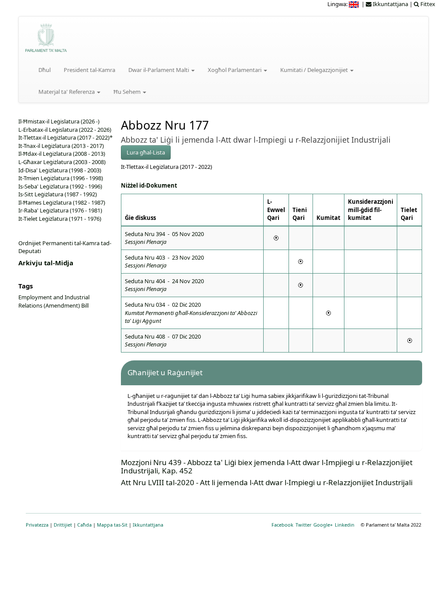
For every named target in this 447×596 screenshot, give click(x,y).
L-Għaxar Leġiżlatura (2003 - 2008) (62, 162)
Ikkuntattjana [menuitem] (389, 4)
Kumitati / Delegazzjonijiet (314, 70)
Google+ (323, 524)
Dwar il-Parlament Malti (159, 70)
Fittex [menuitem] (427, 4)
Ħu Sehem (127, 92)
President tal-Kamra (89, 70)
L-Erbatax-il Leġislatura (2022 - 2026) (64, 130)
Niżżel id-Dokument (149, 185)
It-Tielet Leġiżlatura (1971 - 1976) (59, 219)
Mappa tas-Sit (112, 524)
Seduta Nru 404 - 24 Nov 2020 (164, 285)
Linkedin (344, 524)
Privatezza (37, 524)
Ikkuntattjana (148, 524)
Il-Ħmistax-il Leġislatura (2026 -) (59, 121)
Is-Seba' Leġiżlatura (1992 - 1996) (60, 186)
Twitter (303, 524)
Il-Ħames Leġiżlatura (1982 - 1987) (61, 202)
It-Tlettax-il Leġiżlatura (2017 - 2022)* (65, 137)
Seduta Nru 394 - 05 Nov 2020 (164, 238)
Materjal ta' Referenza (67, 92)
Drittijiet (63, 524)
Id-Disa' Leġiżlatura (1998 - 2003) (59, 170)
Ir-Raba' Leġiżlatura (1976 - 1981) (60, 210)
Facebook (282, 524)
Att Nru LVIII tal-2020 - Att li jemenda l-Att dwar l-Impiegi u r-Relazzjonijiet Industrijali (267, 482)
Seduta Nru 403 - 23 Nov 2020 (164, 261)
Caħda (84, 524)
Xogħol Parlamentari (235, 70)
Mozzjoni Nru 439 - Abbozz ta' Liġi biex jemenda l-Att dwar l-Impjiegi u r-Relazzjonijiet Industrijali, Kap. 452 (267, 466)
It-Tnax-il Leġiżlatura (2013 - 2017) (61, 146)
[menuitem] (354, 4)
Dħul (44, 70)
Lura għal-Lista (146, 152)
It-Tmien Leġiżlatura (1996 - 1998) (60, 178)
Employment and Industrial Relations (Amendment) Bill (53, 301)
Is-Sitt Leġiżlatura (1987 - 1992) (57, 194)
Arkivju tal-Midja (45, 262)
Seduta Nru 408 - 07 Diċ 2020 (163, 340)
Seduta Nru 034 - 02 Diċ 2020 (191, 313)
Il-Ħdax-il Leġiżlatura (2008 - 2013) (61, 154)
